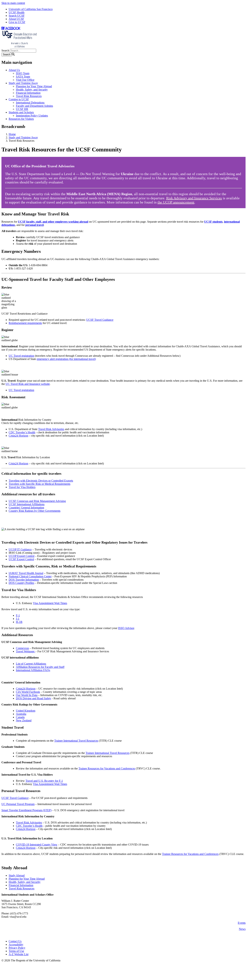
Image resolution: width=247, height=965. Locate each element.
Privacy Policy (17, 947)
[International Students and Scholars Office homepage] (19, 47)
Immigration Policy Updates (32, 115)
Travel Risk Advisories (51, 429)
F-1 (18, 615)
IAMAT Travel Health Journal (26, 573)
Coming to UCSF (19, 99)
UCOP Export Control (21, 555)
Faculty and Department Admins (34, 105)
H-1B (19, 621)
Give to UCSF (17, 22)
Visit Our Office (25, 79)
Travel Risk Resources (29, 96)
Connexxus (22, 648)
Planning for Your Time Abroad (34, 86)
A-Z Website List (18, 954)
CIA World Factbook (28, 691)
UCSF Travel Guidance (99, 319)
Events (242, 922)
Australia (21, 713)
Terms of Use (16, 951)
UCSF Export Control (21, 559)
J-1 (17, 618)
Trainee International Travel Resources (76, 740)
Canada (20, 717)
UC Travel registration (21, 355)
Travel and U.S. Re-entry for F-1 (44, 780)
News (242, 928)
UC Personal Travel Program (18, 804)
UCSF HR (22, 109)
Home (12, 134)
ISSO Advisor (126, 628)
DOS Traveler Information (24, 579)
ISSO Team (22, 73)
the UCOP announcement (175, 202)
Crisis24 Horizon (18, 435)
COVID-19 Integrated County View (36, 844)
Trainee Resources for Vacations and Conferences (106, 768)
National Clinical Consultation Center (30, 576)
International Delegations (30, 102)
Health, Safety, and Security (32, 89)
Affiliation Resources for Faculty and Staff (40, 666)
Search (5, 50)
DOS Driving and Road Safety (33, 698)
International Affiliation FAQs (33, 670)
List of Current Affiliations (31, 663)
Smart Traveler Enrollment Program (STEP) (26, 810)
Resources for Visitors (21, 118)
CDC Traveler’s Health (22, 432)
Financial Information (28, 92)
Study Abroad (17, 875)
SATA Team (23, 76)
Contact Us (15, 941)
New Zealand (23, 720)
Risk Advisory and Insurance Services (194, 198)
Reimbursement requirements (25, 323)
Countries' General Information (26, 507)
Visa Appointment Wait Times (50, 603)
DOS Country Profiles (21, 582)
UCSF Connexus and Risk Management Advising (37, 501)
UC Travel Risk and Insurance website (28, 383)
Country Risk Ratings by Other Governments (34, 510)
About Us (14, 70)
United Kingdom (25, 710)
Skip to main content (13, 3)
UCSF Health (16, 12)
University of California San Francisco (31, 9)
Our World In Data (26, 695)
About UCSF (16, 18)
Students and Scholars (21, 112)
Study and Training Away (23, 83)
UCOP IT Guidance (20, 549)
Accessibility (16, 944)
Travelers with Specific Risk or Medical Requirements (39, 483)
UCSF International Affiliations (26, 504)
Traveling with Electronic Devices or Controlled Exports (41, 480)
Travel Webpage (25, 651)
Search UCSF (17, 15)
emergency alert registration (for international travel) (66, 359)
